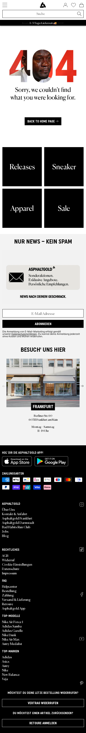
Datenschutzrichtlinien (24, 333)
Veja (5, 679)
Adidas (7, 657)
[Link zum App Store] (17, 461)
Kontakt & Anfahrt (14, 514)
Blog (5, 535)
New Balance (11, 674)
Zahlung (8, 595)
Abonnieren (43, 324)
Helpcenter (9, 586)
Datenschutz (10, 568)
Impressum (9, 573)
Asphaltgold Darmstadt (18, 522)
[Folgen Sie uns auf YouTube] (81, 638)
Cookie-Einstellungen (17, 564)
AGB (5, 555)
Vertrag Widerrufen (43, 703)
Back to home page (41, 121)
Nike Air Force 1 (12, 621)
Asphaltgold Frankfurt (17, 518)
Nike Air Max (10, 639)
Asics (5, 661)
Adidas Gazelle (12, 630)
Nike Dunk (9, 635)
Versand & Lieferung (16, 599)
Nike (5, 670)
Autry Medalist (12, 643)
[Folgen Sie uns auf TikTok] (82, 549)
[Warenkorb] (81, 5)
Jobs (5, 531)
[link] (43, 5)
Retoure (7, 604)
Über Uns (8, 509)
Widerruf (8, 560)
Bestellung (9, 590)
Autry (5, 665)
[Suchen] (79, 14)
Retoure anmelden (43, 723)
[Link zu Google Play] (51, 461)
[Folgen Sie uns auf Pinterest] (81, 683)
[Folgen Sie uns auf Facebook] (82, 594)
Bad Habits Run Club (16, 527)
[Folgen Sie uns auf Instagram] (82, 504)
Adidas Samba (12, 626)
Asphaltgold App (13, 608)
